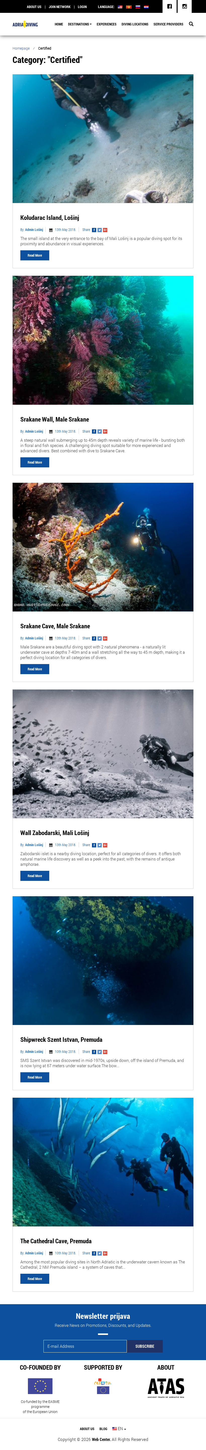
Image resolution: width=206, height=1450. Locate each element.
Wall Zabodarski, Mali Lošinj (54, 832)
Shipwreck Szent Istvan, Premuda (61, 1039)
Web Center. (101, 1439)
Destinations (78, 24)
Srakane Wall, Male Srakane (54, 419)
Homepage (21, 48)
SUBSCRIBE (144, 1346)
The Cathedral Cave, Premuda (56, 1241)
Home (59, 24)
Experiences (107, 24)
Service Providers (168, 24)
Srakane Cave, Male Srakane (55, 626)
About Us (87, 1428)
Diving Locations (135, 24)
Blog (103, 1428)
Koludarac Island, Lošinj (49, 217)
